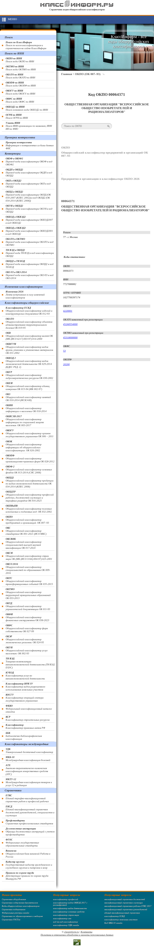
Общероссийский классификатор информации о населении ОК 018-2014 (26, 408)
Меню (12, 19)
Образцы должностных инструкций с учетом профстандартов (30, 831)
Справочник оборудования (14, 899)
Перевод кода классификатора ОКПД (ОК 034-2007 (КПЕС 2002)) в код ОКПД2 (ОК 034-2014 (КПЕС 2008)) (28, 196)
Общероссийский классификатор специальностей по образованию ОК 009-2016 (28, 568)
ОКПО (65, 147)
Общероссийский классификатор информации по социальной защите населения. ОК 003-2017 (25, 421)
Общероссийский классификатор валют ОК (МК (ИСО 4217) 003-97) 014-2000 (29, 335)
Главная (66, 74)
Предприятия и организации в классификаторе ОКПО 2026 (100, 178)
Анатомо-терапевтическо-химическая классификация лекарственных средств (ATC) (27, 770)
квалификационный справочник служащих (123, 903)
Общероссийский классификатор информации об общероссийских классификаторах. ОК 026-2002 (24, 446)
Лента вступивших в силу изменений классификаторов (25, 294)
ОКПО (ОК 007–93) (87, 74)
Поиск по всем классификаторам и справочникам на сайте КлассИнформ (26, 45)
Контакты (86, 931)
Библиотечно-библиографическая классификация (24, 736)
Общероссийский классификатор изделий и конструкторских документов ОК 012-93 (29, 310)
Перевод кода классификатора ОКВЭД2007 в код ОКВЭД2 (29, 219)
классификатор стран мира (66, 915)
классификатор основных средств (69, 912)
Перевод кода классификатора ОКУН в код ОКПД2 (29, 208)
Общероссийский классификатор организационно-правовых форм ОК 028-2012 (30, 458)
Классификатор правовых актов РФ (25, 726)
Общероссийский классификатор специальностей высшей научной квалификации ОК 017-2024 (24, 543)
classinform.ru (71, 931)
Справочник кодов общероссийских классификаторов (77, 9)
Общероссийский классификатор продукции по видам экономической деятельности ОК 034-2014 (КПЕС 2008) (30, 482)
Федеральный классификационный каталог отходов (29, 708)
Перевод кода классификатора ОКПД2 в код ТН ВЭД (30, 264)
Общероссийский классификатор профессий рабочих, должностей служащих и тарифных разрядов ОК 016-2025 (30, 496)
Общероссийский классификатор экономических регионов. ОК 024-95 (25, 639)
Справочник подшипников (13, 909)
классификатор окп (62, 918)
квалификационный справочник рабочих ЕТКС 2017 (127, 906)
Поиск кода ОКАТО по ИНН (20, 76)
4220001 (67, 311)
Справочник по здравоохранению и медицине (22, 916)
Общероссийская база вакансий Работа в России (28, 853)
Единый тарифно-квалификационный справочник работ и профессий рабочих (27, 798)
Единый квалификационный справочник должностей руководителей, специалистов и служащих (30, 811)
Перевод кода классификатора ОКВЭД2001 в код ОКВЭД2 (29, 230)
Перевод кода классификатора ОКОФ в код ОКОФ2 (29, 161)
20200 (66, 364)
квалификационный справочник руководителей (125, 909)
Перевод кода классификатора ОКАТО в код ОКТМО (30, 242)
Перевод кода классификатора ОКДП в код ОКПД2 (29, 172)
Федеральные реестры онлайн (15, 913)
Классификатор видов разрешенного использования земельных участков (25, 686)
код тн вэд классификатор (65, 922)
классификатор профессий (65, 899)
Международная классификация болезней (28, 759)
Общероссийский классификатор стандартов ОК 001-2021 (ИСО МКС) (26, 530)
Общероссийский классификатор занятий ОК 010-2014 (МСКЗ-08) (28, 397)
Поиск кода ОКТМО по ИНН (21, 68)
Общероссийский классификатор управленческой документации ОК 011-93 (28, 606)
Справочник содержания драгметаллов (20, 903)
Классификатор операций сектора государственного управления (25, 697)
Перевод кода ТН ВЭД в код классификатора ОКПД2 (30, 253)
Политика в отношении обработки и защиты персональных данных (77, 934)
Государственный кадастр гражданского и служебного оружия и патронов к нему (29, 864)
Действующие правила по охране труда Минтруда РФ (27, 875)
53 (64, 350)
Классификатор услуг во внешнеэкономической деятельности (25, 675)
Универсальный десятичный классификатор (29, 750)
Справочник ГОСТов (11, 919)
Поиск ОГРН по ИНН (17, 116)
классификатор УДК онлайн (66, 925)
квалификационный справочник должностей (124, 899)
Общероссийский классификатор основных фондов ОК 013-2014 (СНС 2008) (29, 469)
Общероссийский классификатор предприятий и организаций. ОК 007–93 (27, 519)
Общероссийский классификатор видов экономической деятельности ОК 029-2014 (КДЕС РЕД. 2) (29, 362)
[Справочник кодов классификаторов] (77, 6)
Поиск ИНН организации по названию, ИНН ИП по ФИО (29, 125)
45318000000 (70, 337)
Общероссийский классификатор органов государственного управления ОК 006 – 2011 (30, 433)
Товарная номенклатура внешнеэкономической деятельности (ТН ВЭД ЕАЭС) (30, 663)
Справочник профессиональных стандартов (29, 822)
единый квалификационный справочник (122, 913)
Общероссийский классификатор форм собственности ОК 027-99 (27, 628)
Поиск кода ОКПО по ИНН (20, 60)
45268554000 (70, 324)
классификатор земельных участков (120, 919)
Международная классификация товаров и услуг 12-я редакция (29, 782)
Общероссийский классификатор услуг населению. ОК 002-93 (27, 650)
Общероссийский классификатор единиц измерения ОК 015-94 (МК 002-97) (28, 386)
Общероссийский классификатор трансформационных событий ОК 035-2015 (29, 581)
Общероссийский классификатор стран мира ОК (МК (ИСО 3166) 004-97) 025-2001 (29, 556)
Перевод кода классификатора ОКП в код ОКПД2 (28, 183)
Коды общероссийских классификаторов (20, 906)
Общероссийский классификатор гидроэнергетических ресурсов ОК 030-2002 (29, 375)
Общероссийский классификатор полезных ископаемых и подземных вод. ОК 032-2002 (29, 508)
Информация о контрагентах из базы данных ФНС (30, 145)
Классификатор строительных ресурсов (28, 718)
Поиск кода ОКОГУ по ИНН (20, 92)
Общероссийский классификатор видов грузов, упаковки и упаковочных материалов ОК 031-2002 (29, 348)
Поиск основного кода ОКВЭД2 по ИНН (27, 108)
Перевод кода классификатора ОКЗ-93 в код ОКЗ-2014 (30, 275)
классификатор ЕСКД (114, 916)
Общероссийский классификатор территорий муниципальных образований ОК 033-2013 (28, 594)
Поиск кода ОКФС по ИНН (20, 100)
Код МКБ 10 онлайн (113, 923)
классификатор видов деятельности (70, 908)
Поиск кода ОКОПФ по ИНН (21, 84)
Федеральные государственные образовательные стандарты (22, 842)
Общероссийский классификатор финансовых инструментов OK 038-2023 (27, 617)
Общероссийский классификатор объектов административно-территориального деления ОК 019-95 (29, 323)
